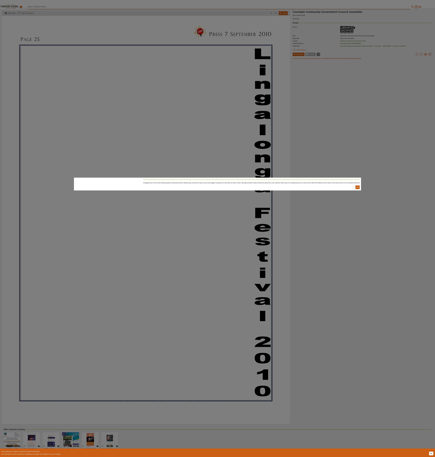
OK (358, 187)
